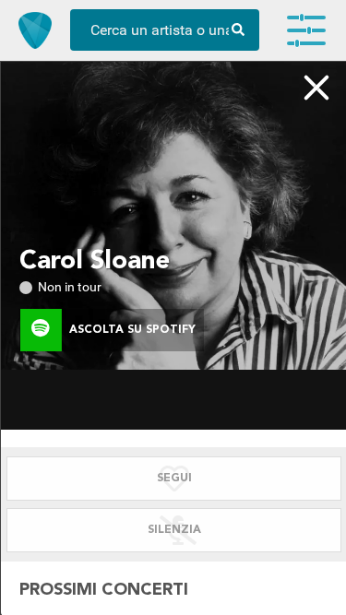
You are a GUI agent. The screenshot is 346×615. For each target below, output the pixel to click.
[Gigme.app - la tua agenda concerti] (35, 30)
